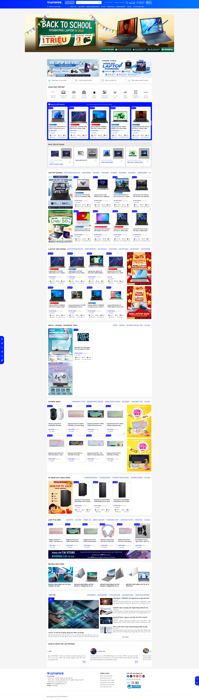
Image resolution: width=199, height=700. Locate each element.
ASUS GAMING (105, 172)
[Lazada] (143, 676)
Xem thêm (147, 325)
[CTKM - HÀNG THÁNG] (99, 33)
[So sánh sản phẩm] (2, 347)
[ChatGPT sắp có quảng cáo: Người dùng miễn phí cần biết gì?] (106, 611)
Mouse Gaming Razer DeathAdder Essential (54, 424)
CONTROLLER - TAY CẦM (127, 519)
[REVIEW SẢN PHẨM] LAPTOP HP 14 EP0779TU (137, 585)
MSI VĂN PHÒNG (135, 249)
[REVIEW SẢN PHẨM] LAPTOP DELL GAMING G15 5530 (59, 585)
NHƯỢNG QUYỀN (120, 6)
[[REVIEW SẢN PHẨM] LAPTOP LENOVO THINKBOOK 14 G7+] (112, 574)
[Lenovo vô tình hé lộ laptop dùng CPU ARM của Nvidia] (73, 614)
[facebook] (2, 351)
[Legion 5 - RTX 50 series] (126, 67)
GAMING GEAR (54, 401)
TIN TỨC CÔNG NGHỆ (114, 595)
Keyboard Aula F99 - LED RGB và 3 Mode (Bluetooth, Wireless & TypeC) (95, 454)
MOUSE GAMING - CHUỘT (78, 401)
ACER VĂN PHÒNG (145, 249)
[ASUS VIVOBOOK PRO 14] (60, 344)
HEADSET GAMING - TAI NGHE (112, 401)
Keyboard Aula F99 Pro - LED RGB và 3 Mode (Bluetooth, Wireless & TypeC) (114, 454)
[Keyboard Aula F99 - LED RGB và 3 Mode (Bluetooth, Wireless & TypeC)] (95, 443)
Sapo (57, 698)
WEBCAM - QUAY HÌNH (98, 519)
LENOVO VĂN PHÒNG (90, 249)
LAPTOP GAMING (55, 173)
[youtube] (2, 356)
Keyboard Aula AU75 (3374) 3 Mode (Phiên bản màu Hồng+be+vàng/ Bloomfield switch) (115, 424)
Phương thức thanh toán (107, 684)
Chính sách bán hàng (106, 676)
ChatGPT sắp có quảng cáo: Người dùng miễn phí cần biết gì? (130, 608)
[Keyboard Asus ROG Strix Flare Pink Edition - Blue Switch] (56, 443)
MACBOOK (121, 325)
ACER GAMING (131, 172)
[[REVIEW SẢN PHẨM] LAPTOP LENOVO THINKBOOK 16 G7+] (86, 574)
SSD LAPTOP (78, 519)
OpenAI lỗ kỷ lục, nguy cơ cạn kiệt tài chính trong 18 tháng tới (130, 617)
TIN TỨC (103, 6)
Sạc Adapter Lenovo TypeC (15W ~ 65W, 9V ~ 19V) (142, 540)
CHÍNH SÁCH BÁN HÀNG (92, 6)
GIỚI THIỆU (81, 6)
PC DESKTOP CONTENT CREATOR (120, 477)
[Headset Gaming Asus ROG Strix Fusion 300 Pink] (108, 531)
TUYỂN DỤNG (110, 6)
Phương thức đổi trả (105, 678)
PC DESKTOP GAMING (105, 477)
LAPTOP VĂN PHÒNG (57, 249)
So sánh (52, 133)
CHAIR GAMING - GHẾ (137, 401)
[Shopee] (140, 676)
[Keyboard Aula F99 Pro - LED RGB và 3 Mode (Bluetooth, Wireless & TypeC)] (115, 443)
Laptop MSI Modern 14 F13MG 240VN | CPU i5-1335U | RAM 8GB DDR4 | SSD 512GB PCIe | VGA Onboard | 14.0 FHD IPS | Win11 (115, 306)
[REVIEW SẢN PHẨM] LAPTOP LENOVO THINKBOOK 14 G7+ (109, 585)
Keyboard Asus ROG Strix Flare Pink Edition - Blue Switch (56, 454)
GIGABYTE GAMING (142, 172)
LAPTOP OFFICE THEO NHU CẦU (75, 249)
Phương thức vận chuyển (107, 680)
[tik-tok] (2, 360)
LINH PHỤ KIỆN (54, 520)
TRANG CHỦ (73, 6)
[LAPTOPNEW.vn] (54, 2)
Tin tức (52, 595)
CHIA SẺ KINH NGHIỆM (127, 595)
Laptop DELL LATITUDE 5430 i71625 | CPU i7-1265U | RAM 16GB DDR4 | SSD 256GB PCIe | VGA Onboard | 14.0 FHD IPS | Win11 (115, 272)
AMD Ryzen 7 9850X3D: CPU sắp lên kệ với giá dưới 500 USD (131, 598)
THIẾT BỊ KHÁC (138, 519)
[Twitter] (131, 676)
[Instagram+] (134, 676)
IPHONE (115, 325)
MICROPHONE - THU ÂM (112, 519)
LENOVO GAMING (86, 172)
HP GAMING (114, 172)
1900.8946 (55, 685)
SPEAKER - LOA (87, 519)
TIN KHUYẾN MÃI (108, 2)
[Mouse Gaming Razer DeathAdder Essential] (56, 413)
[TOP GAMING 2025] (60, 226)
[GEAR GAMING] (139, 455)
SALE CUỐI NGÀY (57, 104)
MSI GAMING (96, 172)
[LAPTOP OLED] (139, 302)
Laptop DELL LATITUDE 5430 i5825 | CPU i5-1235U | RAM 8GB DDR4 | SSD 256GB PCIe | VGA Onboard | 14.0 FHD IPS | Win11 (78, 127)
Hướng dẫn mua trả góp (107, 682)
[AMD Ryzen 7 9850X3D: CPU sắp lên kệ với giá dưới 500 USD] (106, 601)
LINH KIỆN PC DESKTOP (136, 477)
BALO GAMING (125, 401)
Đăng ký (141, 3)
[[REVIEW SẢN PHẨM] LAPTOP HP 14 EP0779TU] (138, 574)
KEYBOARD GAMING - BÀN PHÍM (95, 401)
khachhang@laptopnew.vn (58, 683)
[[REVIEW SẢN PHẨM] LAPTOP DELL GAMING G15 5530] (60, 574)
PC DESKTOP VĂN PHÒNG (91, 477)
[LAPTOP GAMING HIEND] (60, 192)
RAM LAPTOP (70, 519)
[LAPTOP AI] (139, 268)
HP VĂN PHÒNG (113, 249)
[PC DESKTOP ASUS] (60, 497)
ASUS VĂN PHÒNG (123, 249)
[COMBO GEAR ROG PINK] (139, 421)
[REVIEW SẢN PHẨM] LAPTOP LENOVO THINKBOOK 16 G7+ (83, 585)
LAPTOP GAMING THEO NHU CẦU (72, 172)
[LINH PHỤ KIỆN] (99, 554)
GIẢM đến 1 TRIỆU (99, 104)
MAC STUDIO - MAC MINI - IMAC (134, 325)
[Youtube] (137, 676)
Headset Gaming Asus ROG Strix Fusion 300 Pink (107, 540)
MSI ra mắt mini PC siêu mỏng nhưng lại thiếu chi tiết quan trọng (130, 627)
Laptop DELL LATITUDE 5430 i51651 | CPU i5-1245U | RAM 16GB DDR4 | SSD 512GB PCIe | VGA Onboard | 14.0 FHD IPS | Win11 (77, 272)
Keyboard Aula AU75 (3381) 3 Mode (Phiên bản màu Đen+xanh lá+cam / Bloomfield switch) (95, 424)
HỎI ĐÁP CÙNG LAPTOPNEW (142, 595)
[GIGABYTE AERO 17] (60, 378)
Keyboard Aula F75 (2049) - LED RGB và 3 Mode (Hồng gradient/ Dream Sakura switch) (76, 424)
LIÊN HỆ (129, 6)
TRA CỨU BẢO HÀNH (138, 6)
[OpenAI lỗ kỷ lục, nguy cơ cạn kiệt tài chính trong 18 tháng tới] (106, 620)
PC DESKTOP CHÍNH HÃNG (59, 478)
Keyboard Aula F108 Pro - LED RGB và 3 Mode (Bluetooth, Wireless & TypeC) (75, 454)
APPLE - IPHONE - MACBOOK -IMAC (63, 325)
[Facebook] (128, 676)
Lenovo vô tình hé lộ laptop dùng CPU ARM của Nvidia (66, 632)
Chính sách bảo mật (106, 687)
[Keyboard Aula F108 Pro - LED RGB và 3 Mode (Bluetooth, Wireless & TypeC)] (76, 443)
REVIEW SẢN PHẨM (120, 2)
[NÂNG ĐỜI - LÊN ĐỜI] (73, 67)
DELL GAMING (122, 172)
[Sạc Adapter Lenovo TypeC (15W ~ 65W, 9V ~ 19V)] (142, 531)
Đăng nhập (142, 1)
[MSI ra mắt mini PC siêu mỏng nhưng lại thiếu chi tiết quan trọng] (106, 630)
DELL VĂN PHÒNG (102, 249)
